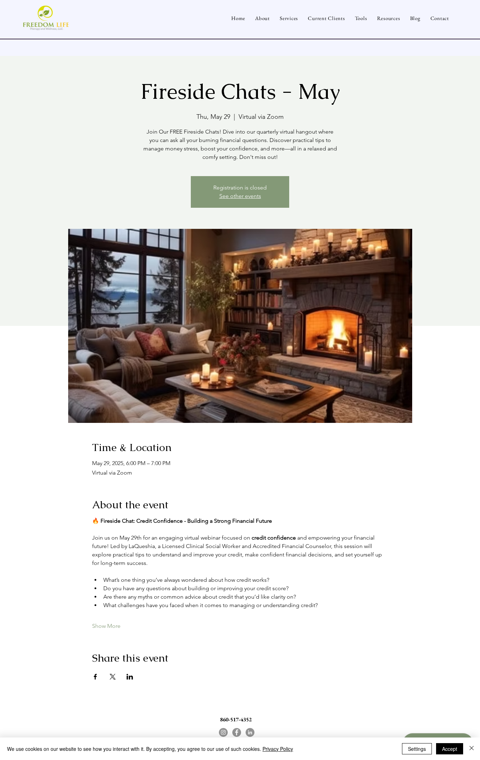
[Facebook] (236, 732)
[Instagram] (223, 732)
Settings (417, 748)
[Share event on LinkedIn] (130, 677)
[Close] (471, 748)
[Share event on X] (112, 677)
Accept (449, 748)
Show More (106, 626)
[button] (361, 18)
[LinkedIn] (250, 732)
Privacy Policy (277, 748)
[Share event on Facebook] (95, 677)
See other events (240, 196)
